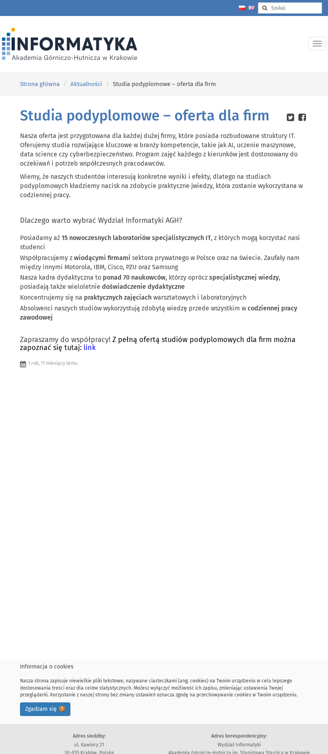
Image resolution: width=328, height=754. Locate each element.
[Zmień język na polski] (242, 8)
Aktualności (86, 84)
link (89, 347)
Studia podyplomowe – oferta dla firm (145, 115)
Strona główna (40, 84)
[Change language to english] (251, 8)
